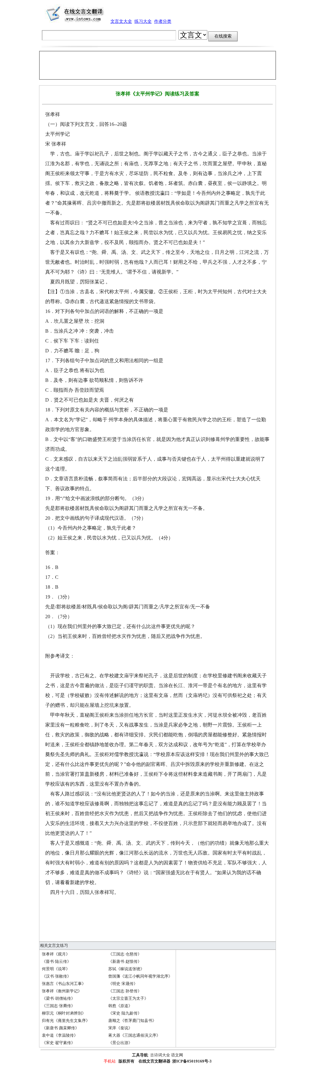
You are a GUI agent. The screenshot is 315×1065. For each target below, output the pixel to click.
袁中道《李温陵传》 (60, 1035)
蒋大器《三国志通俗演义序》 (134, 1035)
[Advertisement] (157, 65)
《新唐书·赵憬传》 (125, 961)
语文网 (177, 1055)
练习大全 (143, 21)
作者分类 (162, 21)
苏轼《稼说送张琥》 (126, 969)
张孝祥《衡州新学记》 (62, 991)
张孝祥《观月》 (56, 954)
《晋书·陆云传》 (56, 961)
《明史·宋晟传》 (123, 983)
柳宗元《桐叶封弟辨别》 (64, 1013)
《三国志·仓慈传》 (125, 954)
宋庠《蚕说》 (120, 1028)
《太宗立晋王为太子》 (128, 998)
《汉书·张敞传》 (56, 976)
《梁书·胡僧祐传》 (58, 998)
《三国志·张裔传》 (58, 1005)
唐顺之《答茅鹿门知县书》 (132, 1020)
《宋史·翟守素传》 (58, 1042)
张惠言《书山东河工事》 (64, 983)
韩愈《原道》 (120, 1005)
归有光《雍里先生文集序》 (66, 1020)
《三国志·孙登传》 (125, 991)
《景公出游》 (120, 1042)
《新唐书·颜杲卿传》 (60, 1028)
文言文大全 (121, 21)
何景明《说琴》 (56, 969)
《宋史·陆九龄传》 (125, 1013)
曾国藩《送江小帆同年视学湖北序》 (140, 976)
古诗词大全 (160, 1055)
